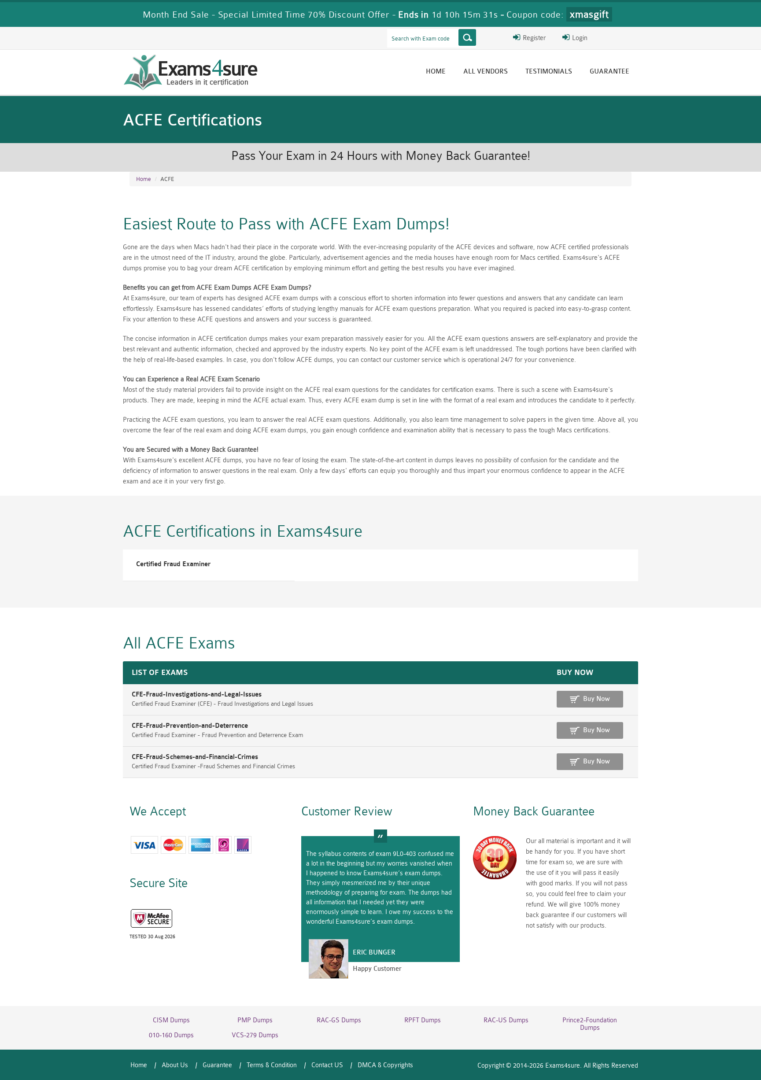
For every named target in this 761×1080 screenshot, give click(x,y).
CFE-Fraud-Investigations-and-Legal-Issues (197, 694)
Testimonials (548, 71)
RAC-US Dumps (506, 1020)
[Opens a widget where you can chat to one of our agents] (700, 1029)
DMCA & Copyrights (385, 1065)
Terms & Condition (272, 1065)
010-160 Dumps (171, 1035)
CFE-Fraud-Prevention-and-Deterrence (190, 726)
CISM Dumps (171, 1020)
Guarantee (609, 71)
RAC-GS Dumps (339, 1020)
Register (533, 38)
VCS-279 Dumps (255, 1035)
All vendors (485, 71)
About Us (175, 1065)
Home (436, 71)
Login (578, 38)
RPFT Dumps (422, 1020)
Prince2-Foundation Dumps (589, 1024)
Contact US (327, 1065)
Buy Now (596, 699)
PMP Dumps (255, 1020)
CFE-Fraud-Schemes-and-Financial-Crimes (195, 757)
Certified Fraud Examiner (173, 564)
